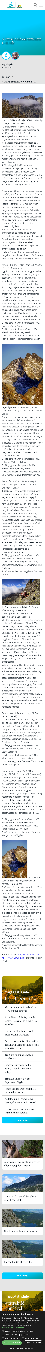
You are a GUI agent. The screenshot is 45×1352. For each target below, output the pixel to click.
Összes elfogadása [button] (12, 1343)
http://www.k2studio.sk (28, 954)
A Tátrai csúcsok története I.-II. (19, 81)
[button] (22, 1348)
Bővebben (27, 1325)
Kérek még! (22, 1120)
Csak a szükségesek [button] (33, 1343)
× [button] (42, 1313)
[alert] (22, 1331)
